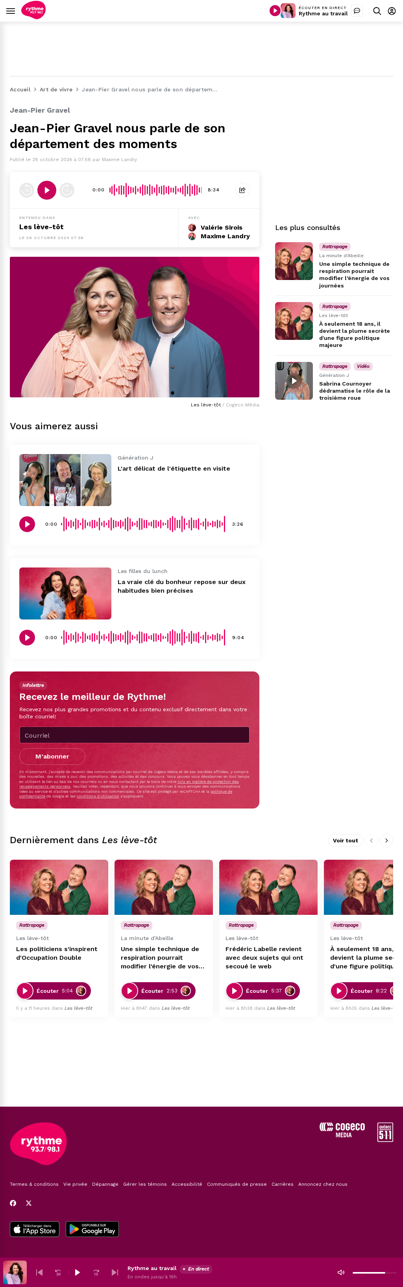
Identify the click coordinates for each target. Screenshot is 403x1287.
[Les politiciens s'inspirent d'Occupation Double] (59, 887)
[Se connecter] (392, 11)
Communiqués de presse (237, 1184)
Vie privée (75, 1184)
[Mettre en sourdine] (340, 1272)
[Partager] (242, 190)
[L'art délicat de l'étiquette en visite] (65, 480)
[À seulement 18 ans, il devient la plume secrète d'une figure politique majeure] (294, 321)
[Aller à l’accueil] (33, 17)
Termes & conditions (34, 1184)
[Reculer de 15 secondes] (26, 190)
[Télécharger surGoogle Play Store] (92, 1230)
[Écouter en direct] (275, 10)
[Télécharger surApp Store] (34, 1230)
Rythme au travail (323, 13)
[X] (29, 1203)
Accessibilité (187, 1184)
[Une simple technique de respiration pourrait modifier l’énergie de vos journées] (294, 261)
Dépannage (105, 1184)
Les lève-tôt (41, 227)
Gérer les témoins (145, 1184)
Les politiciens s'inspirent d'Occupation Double (57, 953)
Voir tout (345, 840)
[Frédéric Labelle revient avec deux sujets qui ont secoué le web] (268, 887)
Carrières (283, 1184)
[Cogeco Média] (342, 1135)
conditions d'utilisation (98, 796)
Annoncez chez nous (323, 1184)
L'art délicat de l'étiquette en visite (174, 468)
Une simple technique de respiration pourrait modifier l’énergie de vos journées (160, 958)
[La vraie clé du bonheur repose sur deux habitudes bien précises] (65, 593)
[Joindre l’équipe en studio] (357, 11)
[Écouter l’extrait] (46, 190)
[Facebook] (13, 1203)
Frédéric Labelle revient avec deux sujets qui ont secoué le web (264, 957)
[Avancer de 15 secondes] (66, 190)
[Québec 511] (385, 1140)
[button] (39, 1272)
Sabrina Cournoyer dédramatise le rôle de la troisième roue (354, 390)
